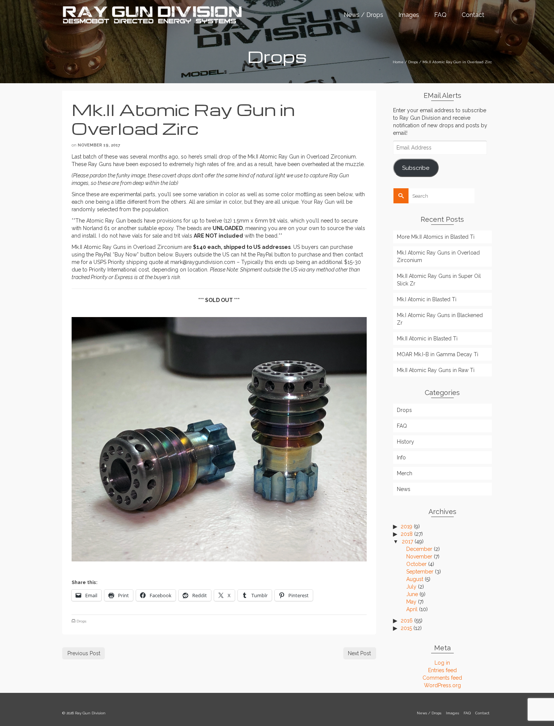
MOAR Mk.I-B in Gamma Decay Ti (437, 354)
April (412, 609)
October (416, 564)
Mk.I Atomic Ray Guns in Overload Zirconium (438, 256)
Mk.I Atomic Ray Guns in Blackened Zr (440, 319)
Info (401, 458)
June (412, 594)
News (403, 489)
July (411, 587)
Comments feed (442, 678)
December (419, 549)
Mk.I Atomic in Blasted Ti (426, 299)
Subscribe (415, 167)
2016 (407, 621)
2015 (406, 628)
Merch (404, 473)
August (414, 579)
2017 (407, 541)
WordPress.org (442, 685)
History (405, 442)
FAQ (402, 426)
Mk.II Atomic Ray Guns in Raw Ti (435, 370)
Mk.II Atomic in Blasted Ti (427, 339)
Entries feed (442, 670)
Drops (81, 621)
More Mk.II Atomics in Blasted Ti (435, 237)
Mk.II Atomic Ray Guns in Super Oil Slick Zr (439, 280)
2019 (406, 526)
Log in (442, 663)
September (419, 572)
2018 (407, 534)
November (419, 557)
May (411, 602)
